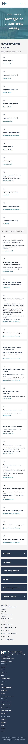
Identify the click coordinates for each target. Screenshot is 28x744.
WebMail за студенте (6, 710)
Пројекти (3, 616)
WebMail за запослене (6, 704)
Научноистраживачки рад (7, 696)
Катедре (3, 693)
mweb (17, 741)
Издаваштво (4, 690)
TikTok (2, 725)
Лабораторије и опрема (6, 614)
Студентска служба (5, 678)
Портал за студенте (5, 707)
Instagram (3, 722)
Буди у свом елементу (6, 687)
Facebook (3, 719)
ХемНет (3, 670)
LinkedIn (3, 728)
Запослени (3, 611)
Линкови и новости (5, 620)
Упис (2, 684)
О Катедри (3, 609)
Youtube (3, 731)
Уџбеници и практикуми (6, 618)
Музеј (2, 675)
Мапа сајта (3, 713)
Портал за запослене (6, 702)
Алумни (3, 667)
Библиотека (4, 672)
